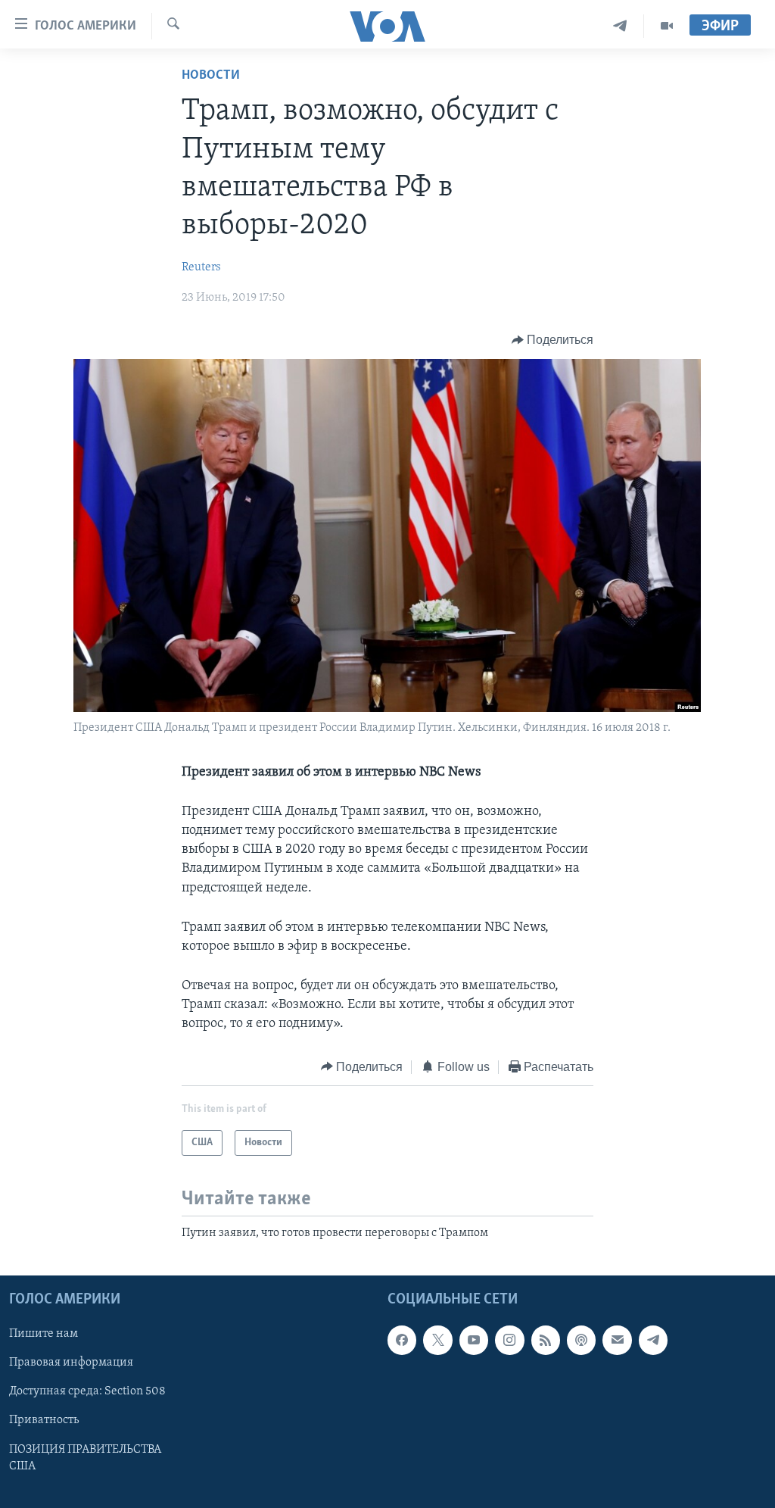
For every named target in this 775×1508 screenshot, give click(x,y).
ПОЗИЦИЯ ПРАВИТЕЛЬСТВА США (85, 1458)
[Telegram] (620, 26)
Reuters (201, 267)
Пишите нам (43, 1334)
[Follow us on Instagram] (509, 1340)
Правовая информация (71, 1363)
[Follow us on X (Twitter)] (437, 1340)
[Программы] (666, 26)
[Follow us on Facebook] (402, 1340)
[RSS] (545, 1340)
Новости (211, 76)
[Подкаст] (581, 1340)
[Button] (553, 340)
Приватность (44, 1421)
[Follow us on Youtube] (473, 1340)
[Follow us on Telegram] (653, 1340)
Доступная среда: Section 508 (87, 1392)
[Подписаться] (616, 1340)
